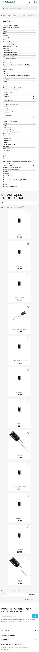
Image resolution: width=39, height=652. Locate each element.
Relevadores (6, 148)
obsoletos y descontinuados (11, 121)
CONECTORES (7, 60)
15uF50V (19, 455)
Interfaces (5, 102)
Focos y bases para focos (10, 90)
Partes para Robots (8, 129)
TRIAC (5, 184)
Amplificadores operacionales (11, 27)
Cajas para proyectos (9, 42)
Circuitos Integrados (8, 56)
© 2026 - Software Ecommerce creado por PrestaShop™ (15, 649)
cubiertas (5, 73)
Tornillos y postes (8, 175)
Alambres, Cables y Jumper (10, 25)
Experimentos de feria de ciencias (12, 88)
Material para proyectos (9, 111)
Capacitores (6, 48)
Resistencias (6, 150)
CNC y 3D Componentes (9, 58)
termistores (6, 173)
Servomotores (7, 159)
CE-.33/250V (19, 581)
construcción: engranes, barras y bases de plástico (17, 65)
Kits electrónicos (7, 106)
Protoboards (6, 142)
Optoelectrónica (7, 123)
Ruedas (5, 155)
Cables (5, 40)
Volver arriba (30, 599)
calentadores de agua (9, 44)
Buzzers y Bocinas (8, 38)
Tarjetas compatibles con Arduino (12, 167)
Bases (5, 33)
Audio (4, 29)
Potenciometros (7, 138)
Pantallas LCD (7, 127)
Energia (5, 83)
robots (5, 152)
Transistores (6, 182)
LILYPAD (5, 109)
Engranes (5, 86)
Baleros (5, 31)
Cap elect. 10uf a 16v (19, 329)
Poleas (5, 136)
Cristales (5, 71)
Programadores (7, 140)
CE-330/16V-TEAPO (20, 486)
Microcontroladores (8, 115)
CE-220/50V (19, 266)
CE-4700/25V (19, 298)
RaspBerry (6, 146)
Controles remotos (8, 69)
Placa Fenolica (7, 134)
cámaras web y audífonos (10, 46)
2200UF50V (19, 549)
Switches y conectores (9, 165)
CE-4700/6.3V (19, 235)
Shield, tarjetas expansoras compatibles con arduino (17, 161)
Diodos (5, 77)
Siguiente (33, 594)
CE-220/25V (19, 392)
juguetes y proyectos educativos (12, 104)
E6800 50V (19, 424)
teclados (5, 171)
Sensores (5, 157)
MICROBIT (6, 113)
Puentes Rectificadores (9, 144)
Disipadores (6, 79)
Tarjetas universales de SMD (11, 169)
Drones (5, 81)
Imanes (5, 98)
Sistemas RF (6, 163)
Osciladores (6, 125)
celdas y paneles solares (10, 52)
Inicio (6, 21)
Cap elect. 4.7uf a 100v (19, 360)
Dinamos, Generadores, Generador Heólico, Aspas (16, 75)
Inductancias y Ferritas (9, 100)
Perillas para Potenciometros (11, 132)
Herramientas (6, 96)
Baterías (5, 35)
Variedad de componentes (10, 186)
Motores (5, 117)
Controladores (6, 67)
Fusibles (5, 94)
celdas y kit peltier (8, 50)
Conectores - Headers (9, 63)
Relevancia (19, 203)
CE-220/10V (19, 518)
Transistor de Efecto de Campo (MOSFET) (14, 180)
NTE (4, 119)
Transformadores (7, 178)
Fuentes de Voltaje (8, 92)
